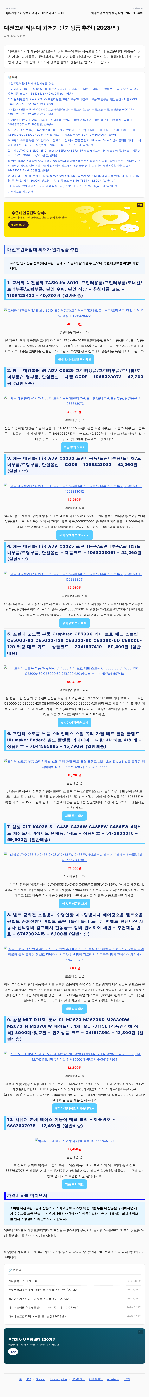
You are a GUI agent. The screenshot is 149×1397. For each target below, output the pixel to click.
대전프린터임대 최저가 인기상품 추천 (31, 83)
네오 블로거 (96, 1379)
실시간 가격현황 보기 (74, 722)
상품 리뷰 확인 (74, 1009)
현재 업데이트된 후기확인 (74, 359)
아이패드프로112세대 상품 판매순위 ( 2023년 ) (37, 1316)
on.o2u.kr (113, 1379)
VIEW (127, 1379)
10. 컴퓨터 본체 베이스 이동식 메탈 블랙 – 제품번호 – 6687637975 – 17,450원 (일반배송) (63, 186)
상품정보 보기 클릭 (74, 623)
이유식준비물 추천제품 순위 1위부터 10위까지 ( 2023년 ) (43, 1307)
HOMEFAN (78, 1379)
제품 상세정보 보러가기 (74, 535)
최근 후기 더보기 (74, 447)
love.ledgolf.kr (58, 1379)
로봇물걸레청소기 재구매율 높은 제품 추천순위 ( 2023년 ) (43, 1289)
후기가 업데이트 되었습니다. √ (74, 1108)
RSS (28, 1379)
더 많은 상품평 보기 (74, 903)
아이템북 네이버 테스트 (22, 1281)
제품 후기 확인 (74, 816)
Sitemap (40, 1379)
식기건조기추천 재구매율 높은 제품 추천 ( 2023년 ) (39, 1298)
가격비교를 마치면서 (20, 191)
